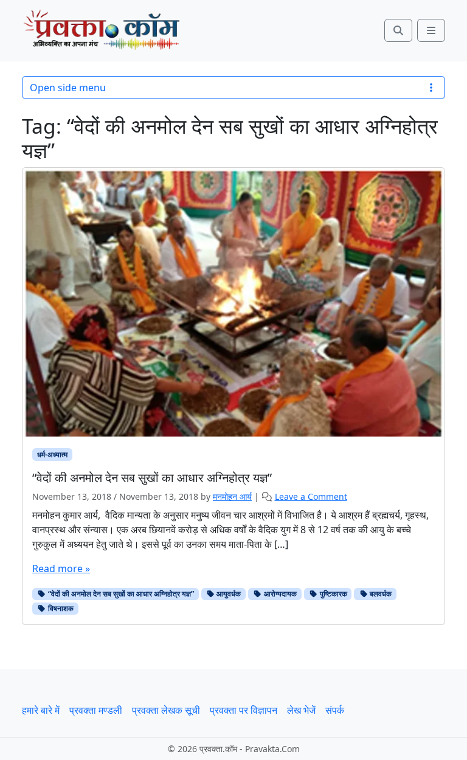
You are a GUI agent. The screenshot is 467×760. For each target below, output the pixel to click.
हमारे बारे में (41, 710)
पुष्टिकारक (332, 594)
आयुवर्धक (228, 594)
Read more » (61, 568)
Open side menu (68, 87)
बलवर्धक (380, 594)
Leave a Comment (311, 496)
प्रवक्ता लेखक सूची (166, 710)
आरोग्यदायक (279, 594)
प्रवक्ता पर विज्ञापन (243, 710)
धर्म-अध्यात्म (52, 454)
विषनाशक (60, 608)
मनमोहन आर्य (232, 496)
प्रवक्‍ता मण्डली (95, 710)
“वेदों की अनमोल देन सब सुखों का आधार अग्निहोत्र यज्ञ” (120, 594)
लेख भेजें (301, 710)
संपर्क (334, 710)
